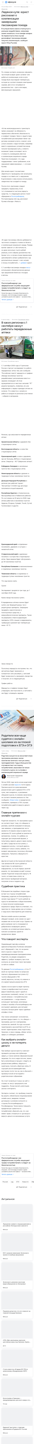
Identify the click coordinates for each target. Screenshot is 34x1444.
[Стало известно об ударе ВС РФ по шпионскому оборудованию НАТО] (17, 1363)
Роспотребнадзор (17, 196)
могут (28, 267)
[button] (17, 56)
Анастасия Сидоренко (15, 776)
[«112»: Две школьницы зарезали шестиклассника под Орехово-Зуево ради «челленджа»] (17, 1334)
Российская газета (23, 319)
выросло (18, 785)
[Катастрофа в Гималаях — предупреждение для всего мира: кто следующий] (17, 1392)
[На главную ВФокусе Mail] (11, 2)
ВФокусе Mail (24, 6)
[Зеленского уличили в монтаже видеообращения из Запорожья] (17, 1276)
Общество (4, 9)
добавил (24, 263)
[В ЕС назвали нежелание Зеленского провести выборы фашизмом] (17, 1246)
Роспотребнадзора (16, 969)
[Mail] (6, 2)
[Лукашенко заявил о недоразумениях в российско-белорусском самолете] (17, 1217)
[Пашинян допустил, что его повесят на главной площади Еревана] (17, 1305)
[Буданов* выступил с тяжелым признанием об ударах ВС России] (17, 1421)
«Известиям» (14, 800)
